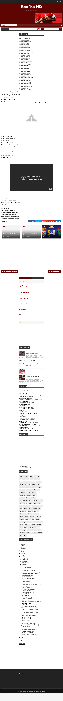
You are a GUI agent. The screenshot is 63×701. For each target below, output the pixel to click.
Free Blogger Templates (39, 691)
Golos (21, 505)
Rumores (26, 527)
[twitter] (60, 1)
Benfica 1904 (23, 421)
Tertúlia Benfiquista (25, 404)
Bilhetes (33, 484)
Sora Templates (28, 691)
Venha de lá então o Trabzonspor (29, 606)
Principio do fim (25, 579)
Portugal (37, 519)
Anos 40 (37, 476)
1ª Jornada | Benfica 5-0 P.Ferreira (49, 234)
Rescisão (39, 524)
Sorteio (31, 527)
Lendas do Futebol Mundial (27, 418)
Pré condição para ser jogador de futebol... (32, 628)
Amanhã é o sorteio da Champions (30, 609)
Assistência (39, 481)
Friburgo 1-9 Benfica (26, 618)
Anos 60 (26, 479)
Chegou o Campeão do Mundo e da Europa (32, 584)
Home (3, 91)
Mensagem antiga (54, 271)
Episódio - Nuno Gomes (27, 632)
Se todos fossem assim (27, 569)
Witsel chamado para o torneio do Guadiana (32, 607)
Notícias (32, 516)
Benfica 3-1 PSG (25, 604)
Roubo (21, 527)
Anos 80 (37, 479)
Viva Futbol (33, 532)
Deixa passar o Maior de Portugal (29, 430)
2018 (22, 545)
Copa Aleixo (36, 489)
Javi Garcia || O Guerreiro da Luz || (30, 625)
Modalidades (28, 513)
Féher (39, 503)
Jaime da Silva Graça (26, 576)
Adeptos (21, 640)
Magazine (30, 511)
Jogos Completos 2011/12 (28, 592)
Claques (39, 487)
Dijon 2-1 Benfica (26, 614)
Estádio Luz (22, 497)
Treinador (38, 530)
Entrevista (29, 495)
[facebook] (57, 1)
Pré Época (29, 522)
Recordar (35, 522)
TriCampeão (22, 532)
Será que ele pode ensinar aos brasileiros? (31, 601)
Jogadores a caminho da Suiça (28, 631)
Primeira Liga (22, 522)
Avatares (21, 484)
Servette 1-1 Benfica (26, 617)
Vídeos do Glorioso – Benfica (28, 424)
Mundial (21, 516)
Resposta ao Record (26, 595)
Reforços (21, 524)
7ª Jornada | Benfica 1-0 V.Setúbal (9, 234)
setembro (24, 562)
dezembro (24, 558)
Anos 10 (21, 476)
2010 (22, 637)
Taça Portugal (23, 530)
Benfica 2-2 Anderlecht (27, 603)
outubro (24, 561)
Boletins (37, 278)
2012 (22, 555)
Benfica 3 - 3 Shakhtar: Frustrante (27, 411)
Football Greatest (38, 500)
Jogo (7, 91)
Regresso (22, 405)
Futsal (35, 503)
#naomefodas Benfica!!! (26, 407)
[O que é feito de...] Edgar (28, 578)
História (25, 508)
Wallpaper (40, 532)
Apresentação (25, 586)
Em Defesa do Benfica (26, 398)
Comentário (22, 489)
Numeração (38, 516)
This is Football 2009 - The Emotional (27, 360)
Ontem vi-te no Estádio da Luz (28, 413)
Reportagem (32, 524)
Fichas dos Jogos (23, 500)
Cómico (28, 492)
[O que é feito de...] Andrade (28, 623)
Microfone (22, 513)
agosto (23, 564)
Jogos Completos (36, 508)
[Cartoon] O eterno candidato (28, 570)
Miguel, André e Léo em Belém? (29, 629)
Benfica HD (31, 7)
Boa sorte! (24, 621)
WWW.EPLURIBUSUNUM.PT (26, 428)
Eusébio (33, 497)
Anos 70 (32, 479)
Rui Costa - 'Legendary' (27, 581)
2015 (22, 550)
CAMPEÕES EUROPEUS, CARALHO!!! (28, 408)
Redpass (41, 522)
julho (23, 565)
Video (28, 532)
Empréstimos (22, 495)
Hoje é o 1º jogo (25, 620)
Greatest (34, 505)
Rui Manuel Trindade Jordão (28, 590)
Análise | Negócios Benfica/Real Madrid (29, 422)
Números (22, 519)
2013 (22, 553)
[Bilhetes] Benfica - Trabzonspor (29, 593)
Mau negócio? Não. (26, 626)
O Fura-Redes (24, 401)
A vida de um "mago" (27, 567)
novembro (24, 559)
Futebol (30, 503)
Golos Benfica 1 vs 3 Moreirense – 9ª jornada (30, 425)
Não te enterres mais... (27, 583)
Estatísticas (25, 278)
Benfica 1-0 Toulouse (27, 587)
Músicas (26, 516)
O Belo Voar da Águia (26, 390)
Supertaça (37, 527)
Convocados (29, 489)
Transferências (31, 530)
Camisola (28, 487)
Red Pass (22, 410)
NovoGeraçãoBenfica (26, 393)
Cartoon (34, 487)
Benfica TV (27, 484)
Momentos (35, 513)
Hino (21, 508)
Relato (26, 524)
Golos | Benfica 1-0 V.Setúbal (46, 29)
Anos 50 (21, 479)
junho (23, 635)
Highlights (40, 505)
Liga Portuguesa (23, 511)
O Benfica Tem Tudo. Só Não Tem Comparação (31, 399)
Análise (26, 481)
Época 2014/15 (23, 535)
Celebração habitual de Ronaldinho (28, 419)
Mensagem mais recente (9, 271)
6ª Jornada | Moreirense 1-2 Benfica (30, 234)
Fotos (21, 503)
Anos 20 (26, 476)
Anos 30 (32, 476)
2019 (22, 544)
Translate (30, 467)
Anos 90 (21, 481)
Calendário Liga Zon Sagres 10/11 (29, 634)
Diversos (34, 492)
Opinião (27, 519)
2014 (22, 551)
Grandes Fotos (27, 505)
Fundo (25, 503)
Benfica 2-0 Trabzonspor (27, 575)
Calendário (22, 487)
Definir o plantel (25, 600)
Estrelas (34, 495)
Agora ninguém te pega (27, 597)
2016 (22, 548)
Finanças (30, 500)
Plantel (32, 519)
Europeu (28, 497)
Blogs (38, 484)
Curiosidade (22, 492)
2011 (22, 556)
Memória (36, 511)
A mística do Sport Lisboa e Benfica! (30, 573)
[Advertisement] (31, 335)
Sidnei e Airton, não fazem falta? (29, 615)
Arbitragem (32, 481)
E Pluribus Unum (24, 427)
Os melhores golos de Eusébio (27, 402)
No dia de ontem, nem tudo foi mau (30, 612)
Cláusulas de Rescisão (27, 611)
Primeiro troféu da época (27, 598)
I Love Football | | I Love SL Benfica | (31, 572)
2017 (22, 547)
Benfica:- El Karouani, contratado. (27, 392)
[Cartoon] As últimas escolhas (28, 589)
